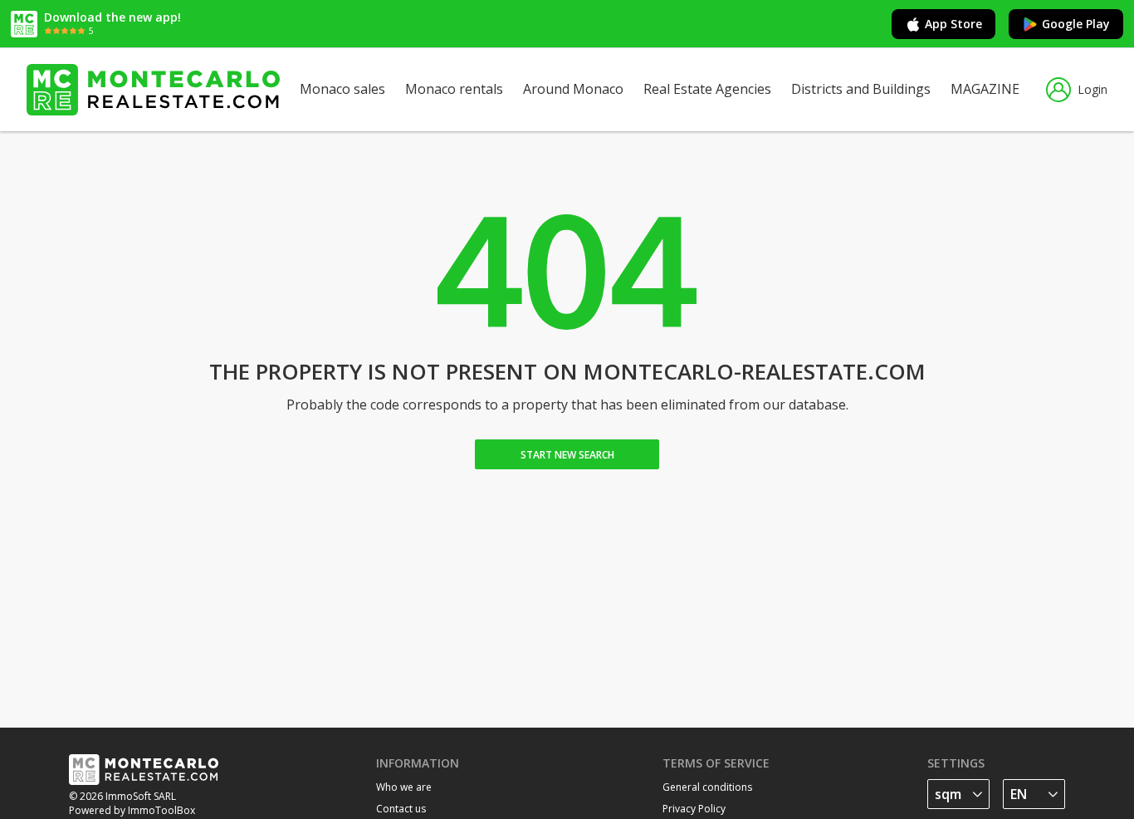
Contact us (401, 809)
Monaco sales (342, 89)
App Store (953, 24)
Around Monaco (573, 89)
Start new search (567, 455)
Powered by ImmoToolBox (132, 810)
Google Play (1076, 24)
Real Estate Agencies (707, 89)
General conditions (707, 787)
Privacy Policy (694, 809)
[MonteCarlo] (153, 89)
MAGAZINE (985, 89)
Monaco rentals (454, 89)
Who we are (404, 787)
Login (1092, 89)
